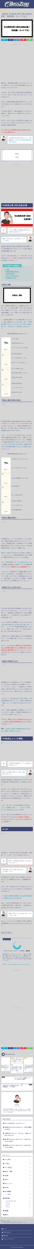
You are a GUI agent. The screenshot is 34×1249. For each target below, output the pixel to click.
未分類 (18, 1175)
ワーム (18, 1206)
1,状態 (7, 269)
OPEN (17, 157)
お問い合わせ (7, 1232)
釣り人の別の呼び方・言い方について (15, 1123)
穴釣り (17, 1179)
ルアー (18, 1204)
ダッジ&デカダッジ (23, 562)
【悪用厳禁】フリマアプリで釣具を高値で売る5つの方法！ (20, 139)
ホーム (5, 1228)
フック (18, 1203)
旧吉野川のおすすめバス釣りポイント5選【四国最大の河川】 (18, 1128)
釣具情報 (17, 1198)
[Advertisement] (17, 63)
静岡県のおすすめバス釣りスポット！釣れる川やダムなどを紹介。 (18, 1146)
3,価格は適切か (10, 273)
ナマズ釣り (17, 1159)
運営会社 (5, 1235)
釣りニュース (17, 1183)
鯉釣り (17, 1214)
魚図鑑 (17, 1210)
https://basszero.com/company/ (19, 964)
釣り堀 (17, 1187)
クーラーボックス (18, 1201)
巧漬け (9, 552)
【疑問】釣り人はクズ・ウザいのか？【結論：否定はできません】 (18, 1134)
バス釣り (18, 1163)
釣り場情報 (17, 1191)
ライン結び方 (17, 1167)
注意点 (10, 932)
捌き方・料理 (17, 1171)
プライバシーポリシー (9, 1239)
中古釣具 (4, 932)
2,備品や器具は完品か (12, 271)
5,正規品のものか (10, 278)
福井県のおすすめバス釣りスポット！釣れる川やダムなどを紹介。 (18, 1140)
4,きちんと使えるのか (12, 276)
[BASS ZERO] (17, 6)
